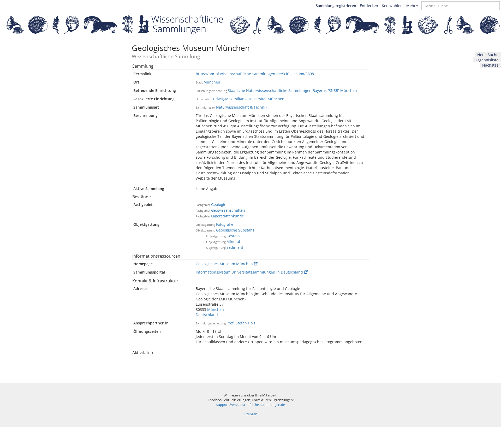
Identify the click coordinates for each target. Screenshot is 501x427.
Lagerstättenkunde (227, 216)
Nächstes (490, 65)
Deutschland (207, 314)
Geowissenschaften (228, 210)
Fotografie (224, 224)
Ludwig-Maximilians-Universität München (247, 98)
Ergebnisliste (487, 59)
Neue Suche (487, 54)
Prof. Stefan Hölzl (241, 323)
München (212, 82)
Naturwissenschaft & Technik (241, 107)
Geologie (218, 204)
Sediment (234, 247)
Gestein (233, 235)
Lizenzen (250, 414)
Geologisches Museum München (224, 263)
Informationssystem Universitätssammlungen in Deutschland (249, 272)
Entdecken (369, 5)
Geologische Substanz (235, 230)
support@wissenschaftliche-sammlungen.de (250, 404)
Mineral (233, 241)
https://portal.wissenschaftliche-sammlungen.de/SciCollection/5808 (255, 73)
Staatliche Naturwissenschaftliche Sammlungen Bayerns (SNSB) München (292, 90)
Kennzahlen (392, 5)
